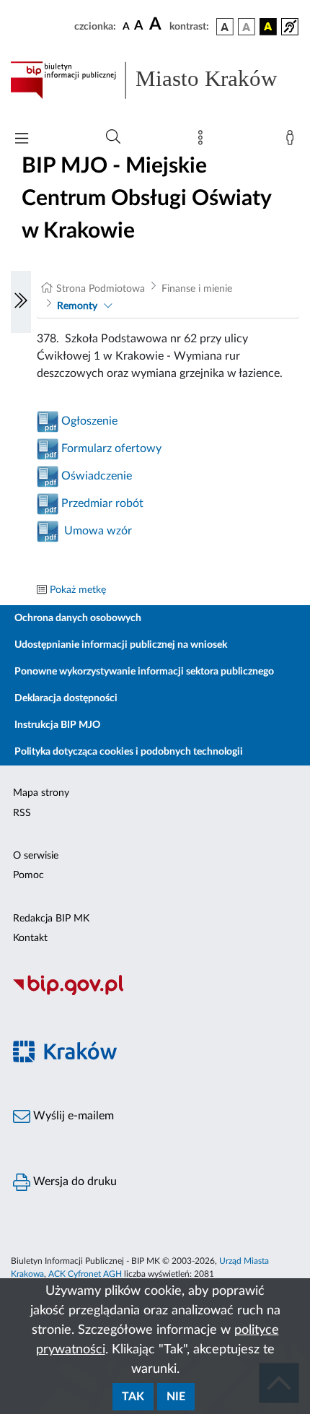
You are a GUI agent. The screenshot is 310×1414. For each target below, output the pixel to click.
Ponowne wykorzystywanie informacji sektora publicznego (144, 672)
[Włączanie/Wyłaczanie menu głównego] (21, 139)
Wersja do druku (73, 1181)
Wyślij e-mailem (72, 1116)
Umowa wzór (98, 531)
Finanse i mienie (196, 289)
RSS (22, 813)
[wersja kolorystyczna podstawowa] (225, 26)
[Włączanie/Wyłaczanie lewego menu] (21, 302)
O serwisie (35, 856)
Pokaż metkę (78, 590)
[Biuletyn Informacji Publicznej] (155, 993)
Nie (176, 1396)
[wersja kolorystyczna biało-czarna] (246, 26)
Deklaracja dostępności (66, 698)
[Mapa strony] (203, 141)
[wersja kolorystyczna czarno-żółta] (268, 26)
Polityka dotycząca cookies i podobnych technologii (128, 752)
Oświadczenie (96, 476)
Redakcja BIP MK (51, 919)
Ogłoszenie (89, 421)
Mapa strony (41, 793)
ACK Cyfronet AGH (85, 1274)
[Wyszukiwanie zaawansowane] (113, 137)
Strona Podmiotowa (100, 289)
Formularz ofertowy (111, 448)
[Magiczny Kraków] (155, 1060)
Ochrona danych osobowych (77, 618)
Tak (133, 1396)
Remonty (77, 306)
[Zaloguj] (292, 141)
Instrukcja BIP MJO (57, 725)
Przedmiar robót (100, 503)
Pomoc (28, 875)
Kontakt (30, 938)
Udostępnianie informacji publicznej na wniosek (120, 645)
